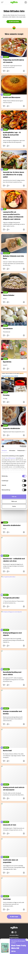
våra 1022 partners (10, 458)
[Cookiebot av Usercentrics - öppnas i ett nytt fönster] (20, 446)
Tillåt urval (14, 501)
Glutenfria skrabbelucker (12, 525)
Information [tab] (12, 450)
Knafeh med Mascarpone (11, 97)
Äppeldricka (7, 362)
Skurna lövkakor (8, 295)
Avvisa (14, 506)
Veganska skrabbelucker (11, 428)
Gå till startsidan (14, 21)
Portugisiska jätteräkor (11, 598)
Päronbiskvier (8, 329)
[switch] (24, 481)
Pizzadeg (6, 395)
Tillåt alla (14, 496)
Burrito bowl (7, 751)
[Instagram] (15, 932)
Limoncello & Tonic (9, 825)
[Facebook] (12, 932)
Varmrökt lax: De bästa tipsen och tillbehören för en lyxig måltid (13, 174)
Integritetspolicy (14, 937)
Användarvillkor (14, 935)
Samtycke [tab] (4, 450)
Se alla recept (14, 916)
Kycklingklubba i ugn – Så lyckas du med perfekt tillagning (12, 135)
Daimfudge (7, 899)
